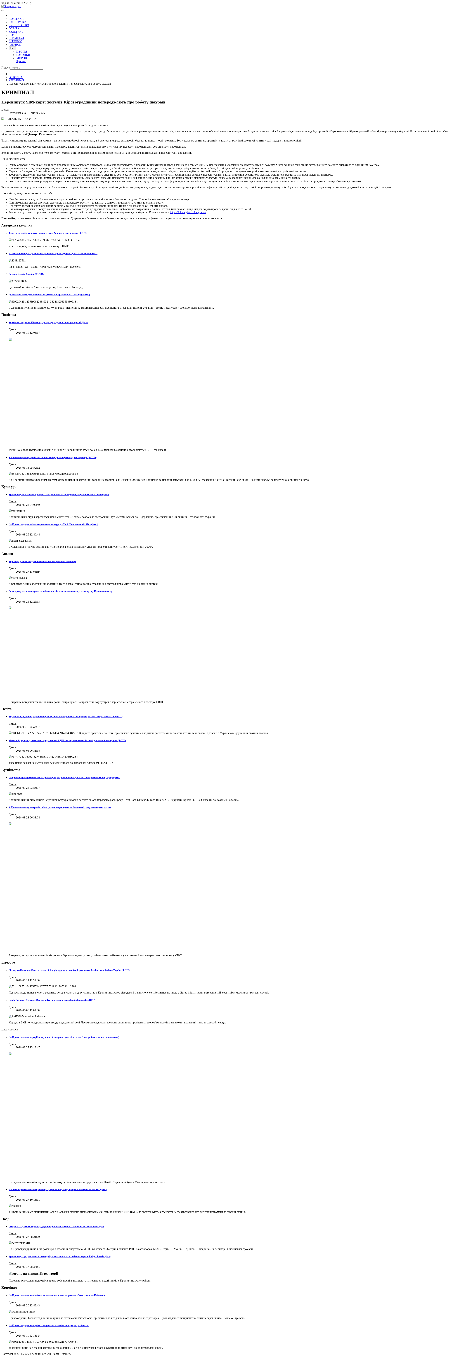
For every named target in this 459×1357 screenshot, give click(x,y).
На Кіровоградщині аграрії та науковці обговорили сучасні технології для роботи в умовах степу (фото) (64, 1037)
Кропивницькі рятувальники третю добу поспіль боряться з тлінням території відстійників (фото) (60, 1256)
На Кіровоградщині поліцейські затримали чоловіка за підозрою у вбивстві (49, 1325)
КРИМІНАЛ (16, 38)
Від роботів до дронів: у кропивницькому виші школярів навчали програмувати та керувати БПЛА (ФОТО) (66, 716)
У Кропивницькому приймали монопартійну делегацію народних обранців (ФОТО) (52, 457)
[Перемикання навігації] (2, 10)
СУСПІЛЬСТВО (19, 25)
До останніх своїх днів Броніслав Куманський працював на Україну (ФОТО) (49, 294)
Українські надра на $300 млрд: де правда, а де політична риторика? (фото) (48, 322)
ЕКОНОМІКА (17, 21)
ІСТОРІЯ (21, 51)
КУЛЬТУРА (16, 31)
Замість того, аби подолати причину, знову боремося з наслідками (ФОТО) (48, 233)
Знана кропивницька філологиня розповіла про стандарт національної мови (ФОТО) (53, 253)
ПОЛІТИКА (16, 18)
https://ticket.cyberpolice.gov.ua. (188, 212)
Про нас (21, 61)
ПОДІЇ (12, 34)
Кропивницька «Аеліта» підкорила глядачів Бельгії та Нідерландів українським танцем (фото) (59, 494)
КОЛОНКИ (23, 54)
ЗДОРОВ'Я (22, 58)
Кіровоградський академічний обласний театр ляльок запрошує (42, 561)
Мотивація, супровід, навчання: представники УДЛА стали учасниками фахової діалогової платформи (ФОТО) (67, 740)
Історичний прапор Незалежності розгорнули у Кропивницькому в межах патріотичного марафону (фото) (64, 777)
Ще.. (12, 48)
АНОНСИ (15, 44)
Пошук (5, 67)
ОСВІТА (14, 28)
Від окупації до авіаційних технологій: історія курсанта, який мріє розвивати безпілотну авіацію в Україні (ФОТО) (69, 970)
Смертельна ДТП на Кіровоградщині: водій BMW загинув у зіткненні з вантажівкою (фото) (57, 1226)
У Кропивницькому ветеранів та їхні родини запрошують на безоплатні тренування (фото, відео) (60, 807)
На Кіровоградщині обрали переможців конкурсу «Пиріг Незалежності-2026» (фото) (53, 524)
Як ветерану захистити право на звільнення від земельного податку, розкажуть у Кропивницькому (60, 591)
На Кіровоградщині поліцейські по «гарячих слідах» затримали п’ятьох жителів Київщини (57, 1295)
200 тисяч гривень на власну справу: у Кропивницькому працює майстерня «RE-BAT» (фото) (58, 1189)
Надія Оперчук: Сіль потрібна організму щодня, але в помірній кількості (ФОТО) (52, 1000)
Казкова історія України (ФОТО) (26, 274)
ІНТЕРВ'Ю (15, 41)
